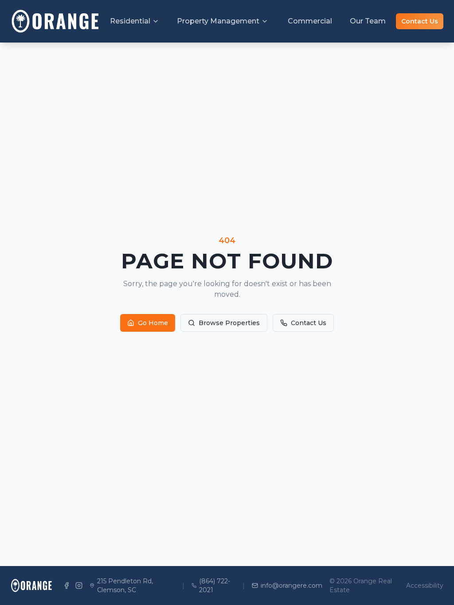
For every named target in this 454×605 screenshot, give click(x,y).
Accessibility (424, 585)
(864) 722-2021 (214, 585)
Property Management (218, 21)
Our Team (368, 21)
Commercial (310, 21)
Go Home (153, 323)
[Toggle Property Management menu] (264, 21)
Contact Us (419, 21)
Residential (130, 21)
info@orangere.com (291, 585)
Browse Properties (229, 323)
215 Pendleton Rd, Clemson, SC (125, 585)
